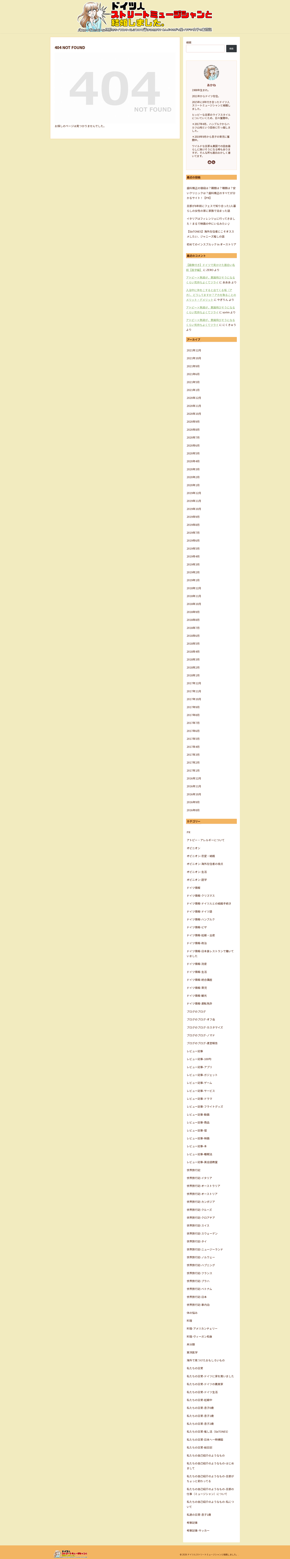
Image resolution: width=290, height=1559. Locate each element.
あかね (211, 85)
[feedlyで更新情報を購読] (209, 162)
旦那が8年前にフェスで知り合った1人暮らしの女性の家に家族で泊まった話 (211, 208)
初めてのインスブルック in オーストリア (211, 244)
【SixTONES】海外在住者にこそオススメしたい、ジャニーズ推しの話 (210, 233)
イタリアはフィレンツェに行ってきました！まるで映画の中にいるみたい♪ (211, 221)
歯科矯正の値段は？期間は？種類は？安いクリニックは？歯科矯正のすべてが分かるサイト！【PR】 (211, 193)
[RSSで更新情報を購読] (213, 162)
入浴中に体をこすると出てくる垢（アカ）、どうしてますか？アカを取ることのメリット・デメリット (211, 295)
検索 (189, 42)
